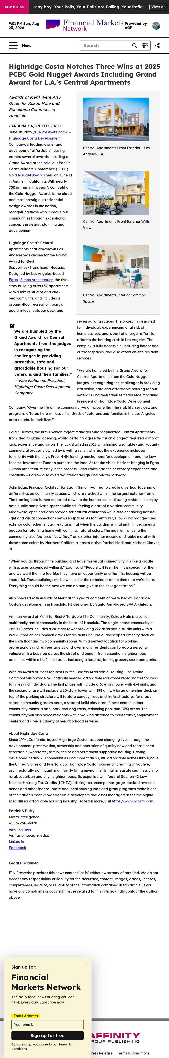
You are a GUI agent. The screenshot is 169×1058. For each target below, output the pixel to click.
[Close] (86, 962)
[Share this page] (157, 45)
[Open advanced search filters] (145, 45)
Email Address (26, 1016)
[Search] (134, 45)
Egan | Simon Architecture (31, 280)
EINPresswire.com (50, 132)
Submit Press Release (94, 1053)
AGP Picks (14, 7)
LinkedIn (16, 841)
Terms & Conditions (133, 1053)
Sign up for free (47, 1035)
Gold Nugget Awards (27, 175)
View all (158, 7)
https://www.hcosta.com (132, 801)
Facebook (17, 848)
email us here (20, 829)
